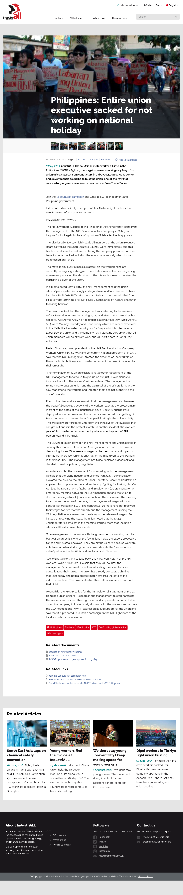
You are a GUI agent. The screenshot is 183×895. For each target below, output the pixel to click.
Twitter (102, 841)
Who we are (59, 835)
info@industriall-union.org (156, 837)
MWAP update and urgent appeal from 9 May (73, 659)
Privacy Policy (145, 876)
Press (159, 5)
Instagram (104, 851)
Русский (105, 159)
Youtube (103, 846)
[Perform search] (176, 17)
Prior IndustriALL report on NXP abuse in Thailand (75, 679)
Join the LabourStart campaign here (67, 675)
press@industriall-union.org (157, 841)
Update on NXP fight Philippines (65, 652)
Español (82, 159)
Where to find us (62, 844)
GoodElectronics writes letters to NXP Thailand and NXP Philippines (84, 683)
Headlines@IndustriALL (111, 855)
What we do (59, 840)
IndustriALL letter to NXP (62, 655)
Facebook (104, 837)
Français (93, 159)
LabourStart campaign (70, 196)
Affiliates (148, 5)
